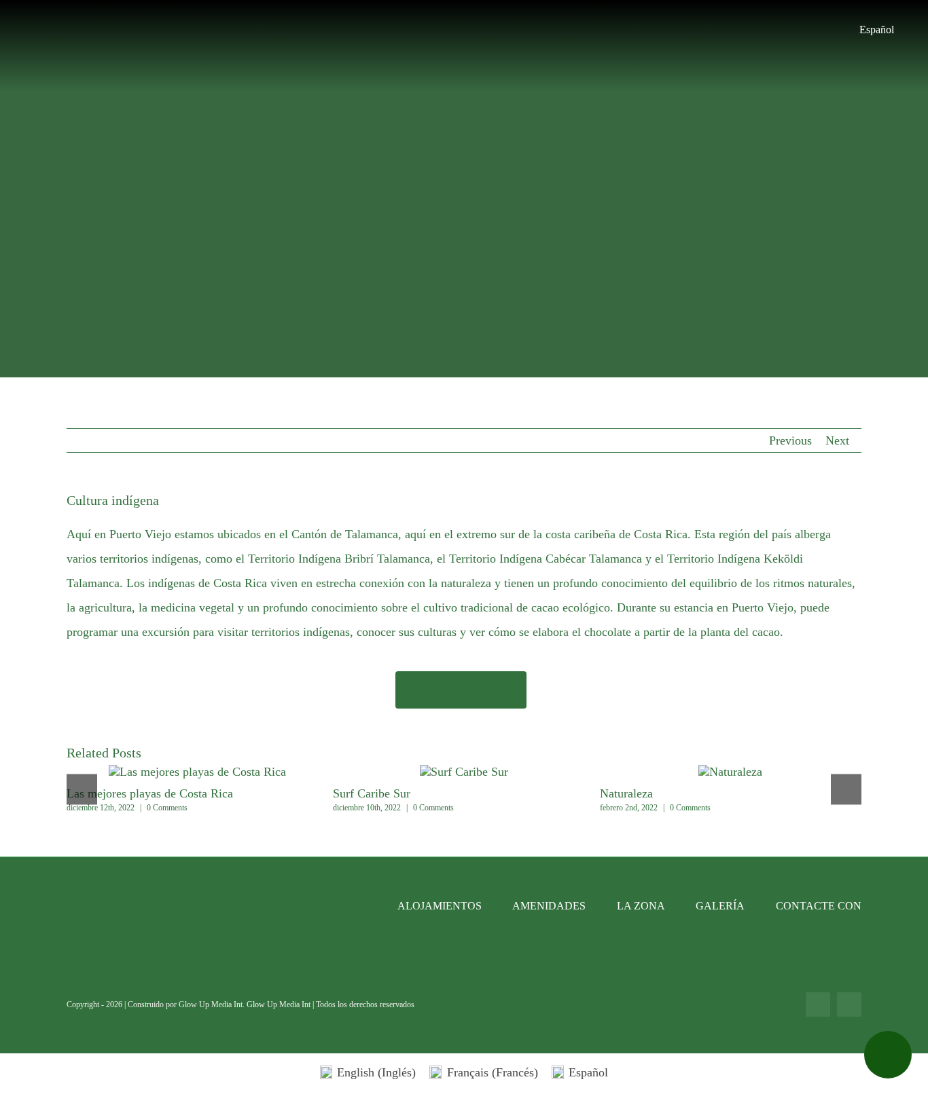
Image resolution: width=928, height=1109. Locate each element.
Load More (461, 689)
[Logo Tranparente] (464, 12)
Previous (790, 440)
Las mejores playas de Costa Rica (197, 772)
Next (837, 440)
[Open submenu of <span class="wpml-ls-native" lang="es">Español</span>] (901, 30)
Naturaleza (626, 793)
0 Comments (167, 807)
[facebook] (818, 1004)
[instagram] (849, 1004)
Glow (257, 1004)
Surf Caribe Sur (371, 793)
